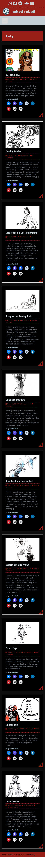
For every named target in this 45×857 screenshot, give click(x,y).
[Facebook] (15, 4)
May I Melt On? (13, 75)
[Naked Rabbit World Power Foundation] (22, 11)
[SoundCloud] (26, 4)
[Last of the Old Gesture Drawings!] (22, 217)
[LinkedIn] (32, 4)
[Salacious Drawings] (22, 384)
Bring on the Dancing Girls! (19, 316)
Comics (24, 79)
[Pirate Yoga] (22, 633)
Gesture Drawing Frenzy (17, 564)
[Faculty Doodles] (22, 136)
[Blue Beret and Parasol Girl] (22, 466)
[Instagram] (10, 4)
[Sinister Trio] (22, 709)
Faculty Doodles (13, 151)
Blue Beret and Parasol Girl (19, 481)
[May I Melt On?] (22, 60)
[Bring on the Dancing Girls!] (22, 301)
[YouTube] (5, 4)
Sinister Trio (12, 724)
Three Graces (12, 801)
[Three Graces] (22, 786)
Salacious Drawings (15, 399)
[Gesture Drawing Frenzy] (22, 549)
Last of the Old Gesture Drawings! (22, 232)
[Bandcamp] (20, 4)
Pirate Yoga (11, 648)
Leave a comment (12, 807)
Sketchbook (24, 156)
